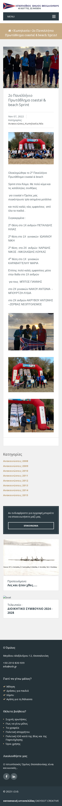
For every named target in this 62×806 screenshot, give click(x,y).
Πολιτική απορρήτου (18, 731)
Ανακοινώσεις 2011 (15, 475)
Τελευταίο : (29, 609)
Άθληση (10, 686)
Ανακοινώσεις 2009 (15, 466)
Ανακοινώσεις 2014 (15, 490)
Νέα (41, 123)
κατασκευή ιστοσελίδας (19, 800)
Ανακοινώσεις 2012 (15, 480)
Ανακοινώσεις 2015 (15, 495)
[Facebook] (6, 776)
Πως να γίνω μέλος (17, 723)
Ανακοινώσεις (16, 123)
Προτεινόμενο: (22, 583)
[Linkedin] (14, 776)
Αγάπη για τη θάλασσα (19, 699)
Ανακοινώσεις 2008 (15, 461)
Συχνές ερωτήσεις (16, 719)
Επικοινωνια (31, 525)
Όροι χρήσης (13, 743)
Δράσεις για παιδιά (17, 690)
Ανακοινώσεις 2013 (15, 485)
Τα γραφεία (12, 727)
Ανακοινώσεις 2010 (15, 470)
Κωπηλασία (21, 31)
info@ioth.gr (10, 666)
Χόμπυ (10, 695)
